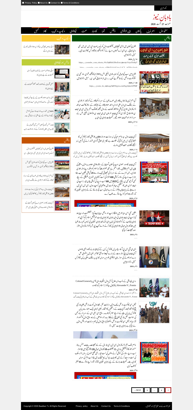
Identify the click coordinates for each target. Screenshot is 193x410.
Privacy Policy (31, 3)
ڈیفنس (113, 31)
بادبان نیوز (162, 17)
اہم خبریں (150, 31)
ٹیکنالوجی (73, 31)
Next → (137, 390)
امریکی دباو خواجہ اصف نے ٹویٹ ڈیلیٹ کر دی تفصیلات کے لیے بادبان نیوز (40, 72)
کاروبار (94, 31)
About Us (44, 3)
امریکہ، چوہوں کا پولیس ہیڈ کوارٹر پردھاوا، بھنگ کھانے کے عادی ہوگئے (38, 48)
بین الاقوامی (125, 31)
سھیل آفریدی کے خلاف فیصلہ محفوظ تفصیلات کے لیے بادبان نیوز (38, 86)
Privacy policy (82, 406)
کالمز (45, 31)
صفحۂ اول (163, 31)
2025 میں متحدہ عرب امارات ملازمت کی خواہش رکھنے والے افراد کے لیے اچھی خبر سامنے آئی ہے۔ (38, 113)
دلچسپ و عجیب (58, 31)
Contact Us (55, 3)
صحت (84, 31)
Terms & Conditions (71, 3)
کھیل (36, 31)
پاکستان (138, 31)
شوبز (103, 31)
